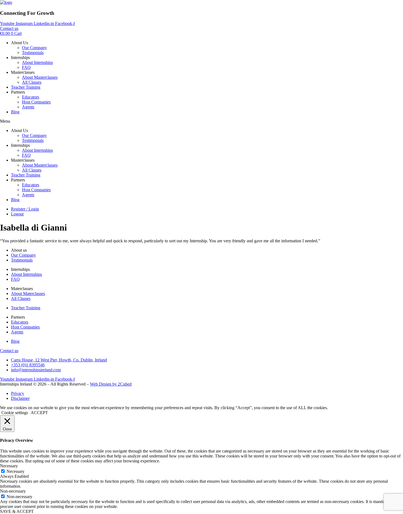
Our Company (34, 47)
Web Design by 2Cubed (111, 384)
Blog (15, 111)
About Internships (37, 62)
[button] (201, 121)
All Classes (31, 82)
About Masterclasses (40, 77)
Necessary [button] (9, 466)
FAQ (26, 67)
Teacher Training (25, 87)
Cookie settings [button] (14, 412)
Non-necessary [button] (13, 491)
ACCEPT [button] (39, 412)
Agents (28, 107)
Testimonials (33, 52)
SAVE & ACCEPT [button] (17, 511)
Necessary (15, 471)
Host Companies (36, 102)
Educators (30, 97)
